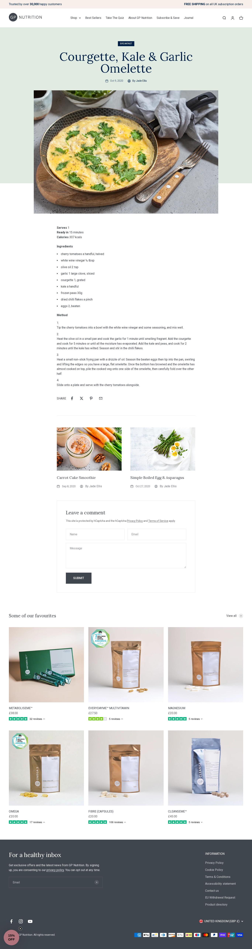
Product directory (216, 904)
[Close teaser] (20, 929)
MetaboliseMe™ (20, 708)
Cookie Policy (214, 870)
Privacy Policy (135, 520)
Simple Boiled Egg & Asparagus (157, 477)
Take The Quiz (115, 18)
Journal (188, 18)
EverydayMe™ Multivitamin (108, 708)
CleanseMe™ (177, 811)
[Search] (224, 18)
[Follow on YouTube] (30, 921)
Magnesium (176, 708)
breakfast (126, 43)
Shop (73, 18)
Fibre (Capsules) (100, 811)
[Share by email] (100, 398)
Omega (14, 811)
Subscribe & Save (168, 18)
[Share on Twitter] (81, 398)
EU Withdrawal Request (220, 897)
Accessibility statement (220, 883)
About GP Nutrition (140, 18)
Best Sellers (93, 18)
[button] (11, 937)
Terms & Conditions (217, 877)
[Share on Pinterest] (91, 398)
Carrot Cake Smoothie (76, 477)
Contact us (212, 890)
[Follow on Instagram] (20, 921)
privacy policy (55, 870)
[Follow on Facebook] (11, 921)
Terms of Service (158, 520)
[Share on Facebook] (72, 398)
